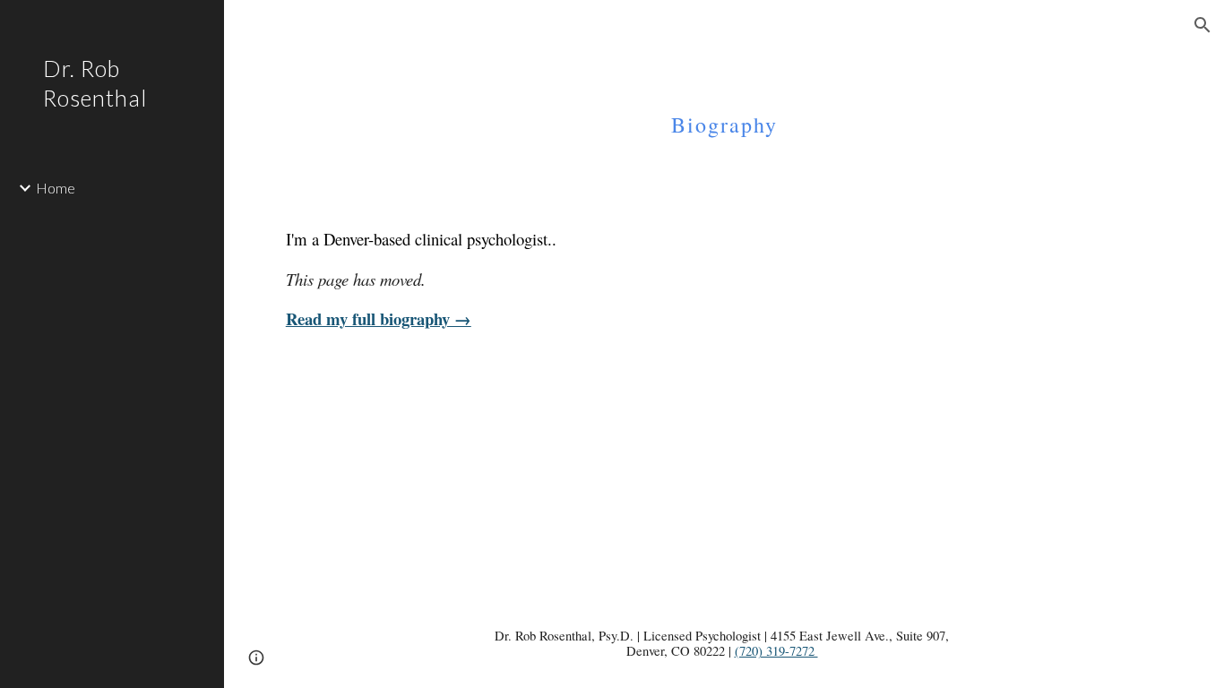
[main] (724, 112)
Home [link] (55, 187)
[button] (1202, 25)
